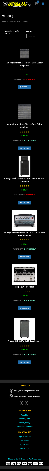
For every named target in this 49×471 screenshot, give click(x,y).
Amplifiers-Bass (14, 22)
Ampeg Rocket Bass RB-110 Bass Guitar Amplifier (25, 125)
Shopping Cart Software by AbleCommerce (24, 459)
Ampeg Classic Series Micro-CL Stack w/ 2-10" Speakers (24, 180)
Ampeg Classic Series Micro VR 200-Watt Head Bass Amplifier (24, 234)
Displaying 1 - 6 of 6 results (12, 32)
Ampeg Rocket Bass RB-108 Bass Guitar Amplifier (25, 64)
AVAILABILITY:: (19, 79)
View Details (25, 87)
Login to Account (24, 436)
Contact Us (24, 448)
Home (4, 22)
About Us (24, 415)
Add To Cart (25, 148)
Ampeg (24, 22)
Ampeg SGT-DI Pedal (24, 286)
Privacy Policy (24, 422)
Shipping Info (24, 419)
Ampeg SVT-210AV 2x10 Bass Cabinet (24, 341)
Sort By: (29, 31)
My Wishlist (24, 444)
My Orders (24, 440)
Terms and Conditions (24, 426)
